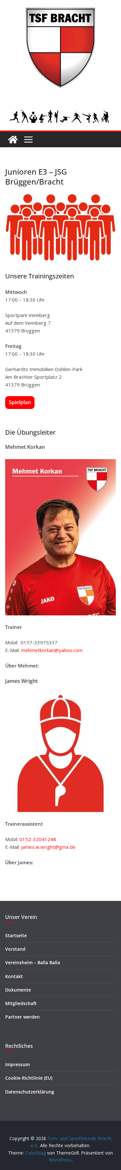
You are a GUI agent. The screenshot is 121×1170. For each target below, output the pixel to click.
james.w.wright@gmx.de (48, 847)
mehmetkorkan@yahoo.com (52, 650)
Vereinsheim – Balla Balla (32, 962)
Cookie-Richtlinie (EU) (28, 1078)
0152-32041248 (37, 839)
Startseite (16, 935)
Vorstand (15, 949)
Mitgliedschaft (21, 1003)
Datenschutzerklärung (29, 1092)
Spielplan (20, 402)
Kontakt (14, 976)
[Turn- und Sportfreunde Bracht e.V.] (13, 139)
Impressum (17, 1064)
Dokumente (18, 990)
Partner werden (22, 1017)
